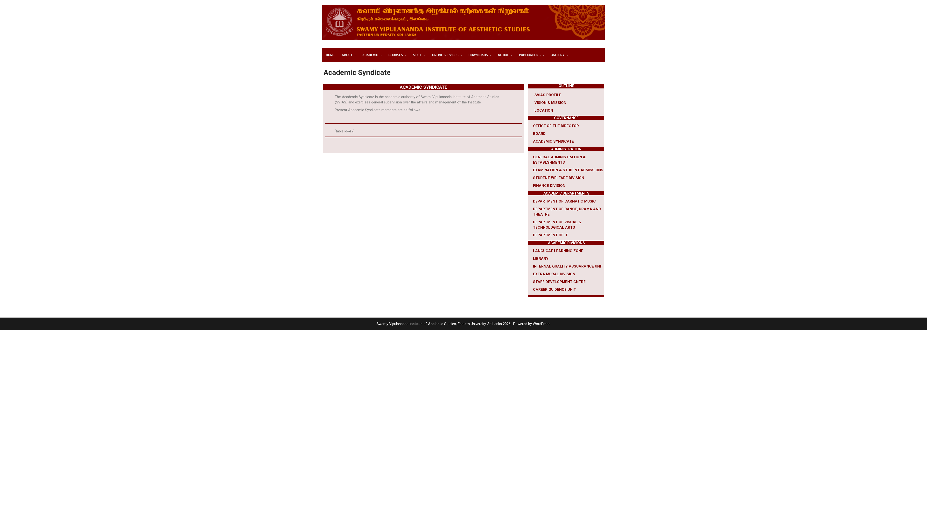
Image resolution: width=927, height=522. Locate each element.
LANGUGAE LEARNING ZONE (558, 251)
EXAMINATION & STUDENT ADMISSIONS (568, 170)
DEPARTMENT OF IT (550, 235)
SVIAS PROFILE (547, 95)
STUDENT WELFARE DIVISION (558, 178)
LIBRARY (540, 258)
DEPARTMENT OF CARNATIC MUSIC (564, 201)
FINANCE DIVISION (549, 185)
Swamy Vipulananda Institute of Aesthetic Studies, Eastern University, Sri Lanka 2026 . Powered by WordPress (463, 324)
